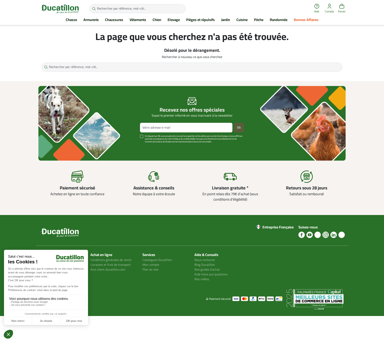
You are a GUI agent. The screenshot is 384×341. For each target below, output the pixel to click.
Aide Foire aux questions (211, 274)
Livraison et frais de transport (110, 264)
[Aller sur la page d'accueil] (59, 8)
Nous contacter (204, 260)
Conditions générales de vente (110, 260)
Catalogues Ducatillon (157, 260)
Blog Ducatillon (204, 264)
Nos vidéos (201, 279)
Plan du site (150, 269)
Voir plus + (52, 147)
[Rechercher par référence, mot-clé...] (93, 8)
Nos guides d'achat (207, 269)
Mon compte (150, 264)
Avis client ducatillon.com (107, 269)
